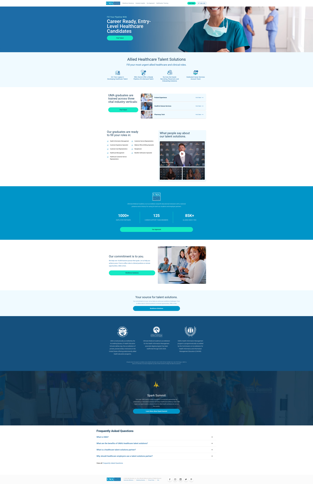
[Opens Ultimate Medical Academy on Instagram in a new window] (175, 479)
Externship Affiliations (129, 480)
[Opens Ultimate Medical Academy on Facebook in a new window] (170, 479)
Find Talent (120, 38)
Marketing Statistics (140, 480)
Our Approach (151, 3)
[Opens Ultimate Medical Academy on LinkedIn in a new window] (181, 479)
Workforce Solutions (128, 3)
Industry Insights (140, 3)
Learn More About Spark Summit (156, 411)
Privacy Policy (151, 480)
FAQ (158, 480)
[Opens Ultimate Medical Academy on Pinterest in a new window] (191, 479)
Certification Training (162, 3)
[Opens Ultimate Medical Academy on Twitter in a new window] (186, 479)
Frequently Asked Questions (113, 463)
